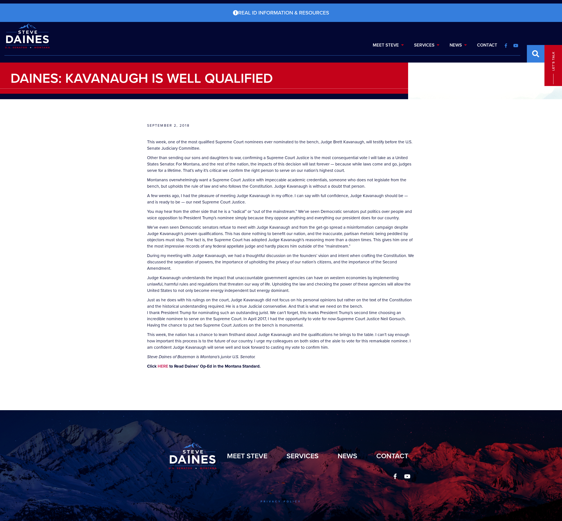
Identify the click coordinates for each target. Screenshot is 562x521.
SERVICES (424, 45)
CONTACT (487, 45)
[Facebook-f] (395, 476)
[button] (535, 54)
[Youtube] (407, 476)
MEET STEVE (386, 45)
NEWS (456, 45)
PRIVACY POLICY (281, 501)
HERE (163, 366)
